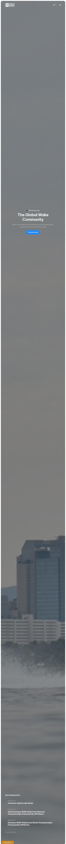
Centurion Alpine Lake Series (20, 803)
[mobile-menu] (59, 5)
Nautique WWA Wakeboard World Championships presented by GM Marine (30, 823)
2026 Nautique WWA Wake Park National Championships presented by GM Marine (26, 813)
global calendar (10, 832)
